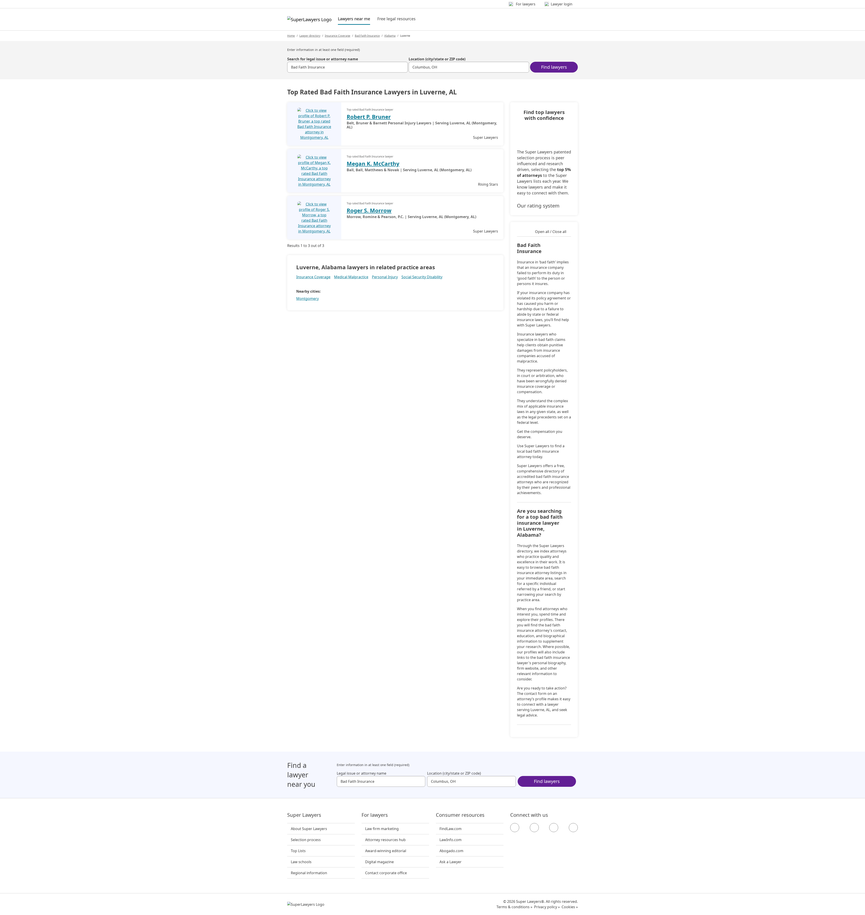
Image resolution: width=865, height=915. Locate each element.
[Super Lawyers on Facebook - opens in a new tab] (514, 827)
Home (291, 36)
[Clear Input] (402, 67)
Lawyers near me (354, 18)
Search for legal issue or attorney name (322, 59)
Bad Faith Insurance (367, 36)
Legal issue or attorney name (361, 773)
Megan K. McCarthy (373, 163)
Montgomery (307, 298)
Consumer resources (460, 815)
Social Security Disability (421, 276)
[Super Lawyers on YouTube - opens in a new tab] (553, 827)
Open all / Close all (550, 231)
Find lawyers (554, 67)
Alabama (390, 36)
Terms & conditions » (514, 906)
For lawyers (375, 815)
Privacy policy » (547, 906)
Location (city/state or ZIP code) (437, 59)
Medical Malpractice (351, 276)
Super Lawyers (304, 815)
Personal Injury (385, 276)
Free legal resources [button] (396, 18)
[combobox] (347, 67)
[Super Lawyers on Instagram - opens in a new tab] (534, 827)
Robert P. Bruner (369, 116)
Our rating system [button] (538, 205)
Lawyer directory (309, 36)
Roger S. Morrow (369, 210)
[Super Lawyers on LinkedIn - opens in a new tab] (573, 827)
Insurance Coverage (337, 36)
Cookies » (570, 906)
